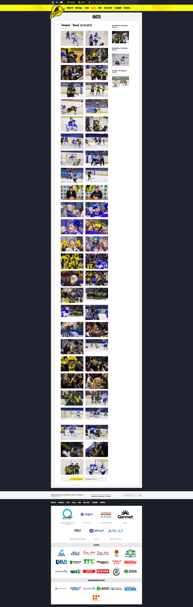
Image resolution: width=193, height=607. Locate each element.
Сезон (87, 8)
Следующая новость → (91, 479)
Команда (78, 8)
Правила (127, 8)
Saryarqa (72, 2)
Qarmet (83, 2)
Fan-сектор (108, 8)
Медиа (93, 8)
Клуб (100, 8)
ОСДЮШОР (118, 8)
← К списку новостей (76, 479)
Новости (70, 8)
